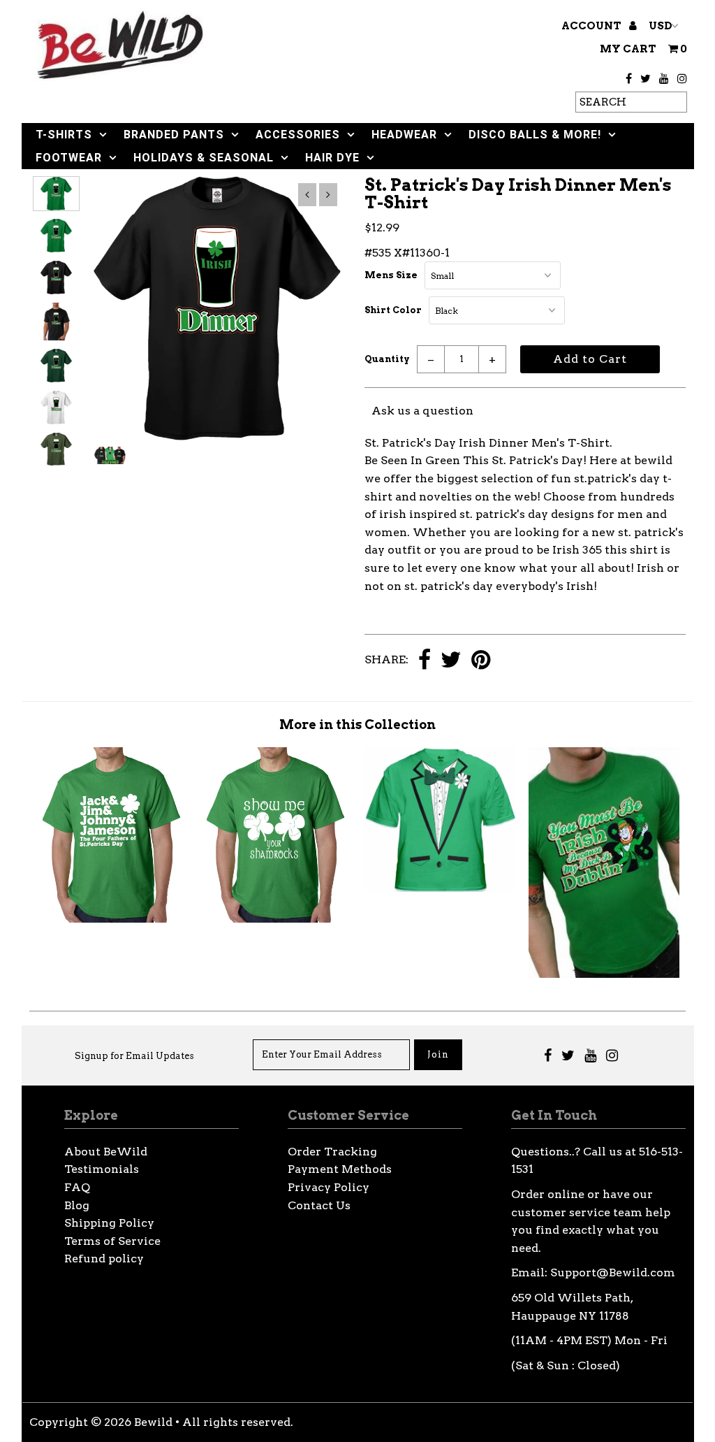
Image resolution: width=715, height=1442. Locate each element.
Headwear (404, 134)
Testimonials (101, 1169)
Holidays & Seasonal (203, 157)
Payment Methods (340, 1169)
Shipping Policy (109, 1223)
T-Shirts (64, 134)
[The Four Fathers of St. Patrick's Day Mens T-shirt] (111, 918)
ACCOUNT (592, 26)
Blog (76, 1205)
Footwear (69, 157)
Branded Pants (174, 134)
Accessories (298, 134)
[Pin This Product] (480, 661)
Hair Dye (332, 157)
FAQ (77, 1187)
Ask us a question (422, 410)
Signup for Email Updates (134, 1056)
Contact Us (319, 1205)
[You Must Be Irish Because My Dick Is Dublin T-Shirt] (604, 974)
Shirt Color (393, 310)
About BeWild (105, 1151)
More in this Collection (357, 724)
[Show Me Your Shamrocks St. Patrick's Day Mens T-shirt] (275, 918)
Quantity (387, 359)
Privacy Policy (328, 1187)
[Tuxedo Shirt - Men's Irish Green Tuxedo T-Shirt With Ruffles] (439, 888)
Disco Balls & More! (535, 134)
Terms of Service (112, 1241)
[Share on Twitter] (451, 661)
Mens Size (391, 275)
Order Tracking (332, 1151)
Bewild (153, 1422)
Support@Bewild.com (612, 1272)
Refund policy (104, 1258)
